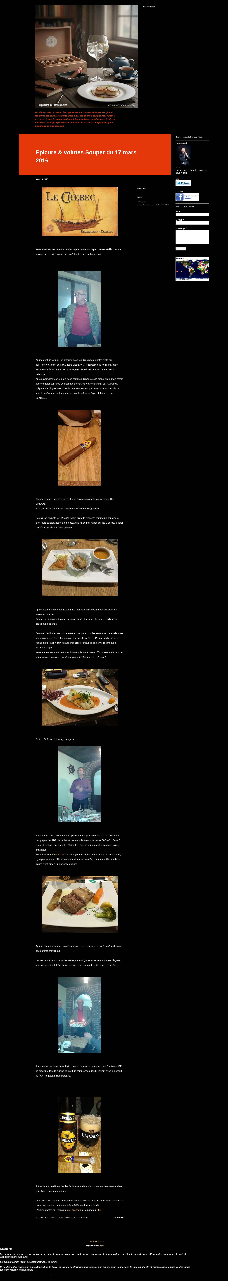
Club (99, 1210)
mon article (58, 854)
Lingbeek (101, 1246)
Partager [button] (141, 188)
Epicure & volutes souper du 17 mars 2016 (153, 205)
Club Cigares (141, 201)
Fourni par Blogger (96, 1241)
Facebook (75, 1210)
